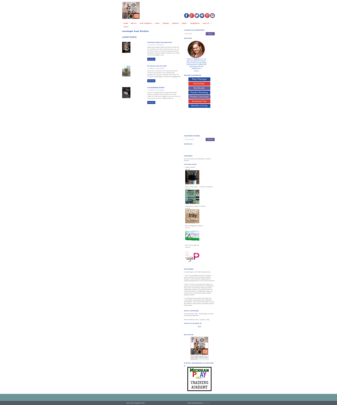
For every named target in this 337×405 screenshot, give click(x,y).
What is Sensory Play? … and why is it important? (199, 187)
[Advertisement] (183, 7)
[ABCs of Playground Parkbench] (192, 243)
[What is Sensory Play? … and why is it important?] (192, 204)
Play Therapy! (146, 23)
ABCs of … (207, 23)
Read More (151, 59)
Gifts (126, 27)
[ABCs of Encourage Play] (192, 262)
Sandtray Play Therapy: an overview (195, 206)
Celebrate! (195, 23)
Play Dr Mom (130, 403)
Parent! (166, 23)
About (134, 23)
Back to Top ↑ (207, 403)
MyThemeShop (198, 403)
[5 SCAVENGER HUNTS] (126, 92)
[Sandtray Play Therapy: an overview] (192, 223)
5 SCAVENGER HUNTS (155, 88)
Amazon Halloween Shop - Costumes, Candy (197, 319)
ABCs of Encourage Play (192, 245)
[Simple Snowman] (192, 184)
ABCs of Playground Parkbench (194, 226)
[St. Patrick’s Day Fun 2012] (126, 70)
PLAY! (157, 23)
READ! (185, 23)
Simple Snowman (190, 167)
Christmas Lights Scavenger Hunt (159, 42)
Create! (175, 23)
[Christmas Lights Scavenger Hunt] (126, 47)
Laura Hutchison (160, 45)
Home (125, 23)
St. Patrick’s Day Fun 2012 (157, 66)
